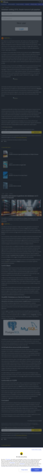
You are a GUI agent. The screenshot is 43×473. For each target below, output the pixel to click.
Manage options (24, 469)
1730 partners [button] (8, 459)
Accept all (37, 469)
